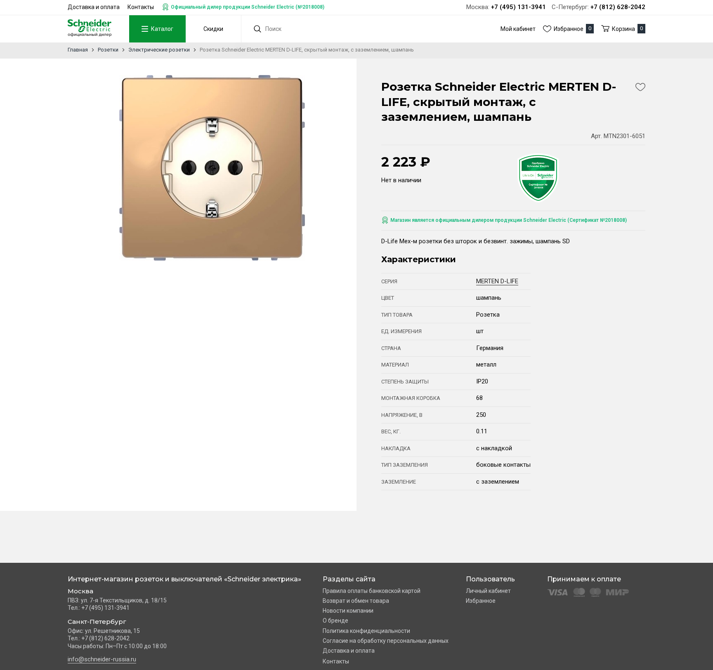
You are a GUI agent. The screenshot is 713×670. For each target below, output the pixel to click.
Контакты (140, 7)
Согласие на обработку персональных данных (386, 640)
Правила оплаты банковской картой (371, 591)
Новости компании (348, 610)
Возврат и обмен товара (356, 600)
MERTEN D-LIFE (497, 281)
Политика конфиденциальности (366, 631)
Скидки (213, 29)
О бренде (335, 620)
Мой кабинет (518, 29)
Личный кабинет (488, 591)
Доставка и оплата (94, 7)
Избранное (481, 600)
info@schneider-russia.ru (102, 659)
